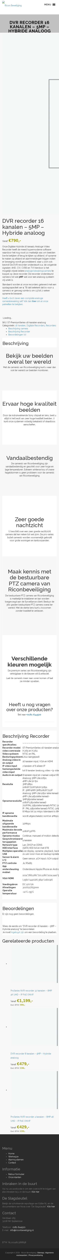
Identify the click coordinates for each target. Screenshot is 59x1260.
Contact (12, 1162)
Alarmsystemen (16, 1159)
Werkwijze (13, 1156)
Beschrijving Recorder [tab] (19, 331)
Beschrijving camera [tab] (18, 328)
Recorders (51, 325)
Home (11, 1153)
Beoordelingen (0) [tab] (17, 334)
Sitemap (40, 1253)
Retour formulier (16, 1174)
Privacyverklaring (36, 1255)
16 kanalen (20, 325)
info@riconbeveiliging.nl (22, 1230)
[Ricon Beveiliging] (12, 4)
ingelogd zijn (17, 932)
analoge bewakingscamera (38, 271)
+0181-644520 (33, 714)
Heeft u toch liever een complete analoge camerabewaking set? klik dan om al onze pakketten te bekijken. (25, 301)
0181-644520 (19, 1227)
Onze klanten (14, 1177)
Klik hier (35, 1192)
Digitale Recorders (36, 325)
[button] (47, 5)
